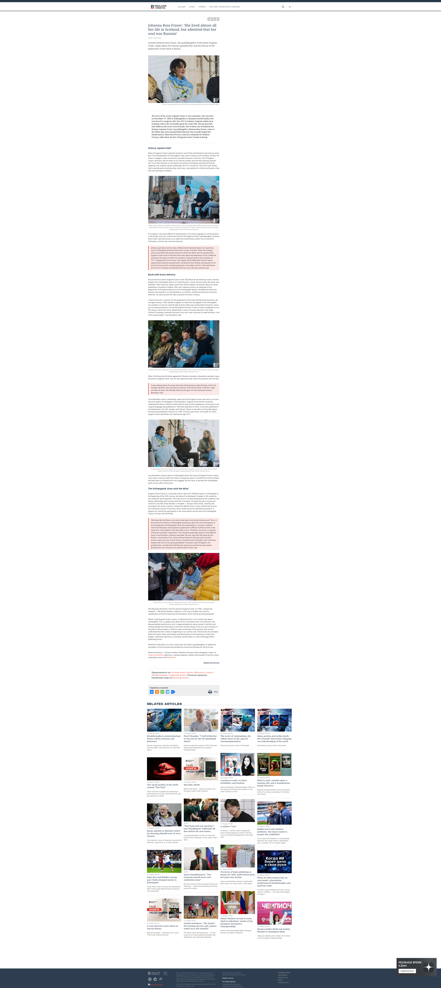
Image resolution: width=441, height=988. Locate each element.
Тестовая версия (228, 981)
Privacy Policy (283, 982)
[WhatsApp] (162, 692)
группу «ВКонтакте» (196, 672)
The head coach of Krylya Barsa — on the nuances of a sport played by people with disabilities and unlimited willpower (200, 930)
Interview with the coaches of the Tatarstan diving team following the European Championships (200, 743)
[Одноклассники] (216, 19)
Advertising (282, 975)
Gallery (182, 7)
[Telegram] (167, 692)
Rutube (176, 677)
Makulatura (171, 657)
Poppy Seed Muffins (156, 655)
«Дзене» (185, 677)
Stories (202, 7)
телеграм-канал (178, 672)
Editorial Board (284, 973)
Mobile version (228, 978)
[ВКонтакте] (210, 19)
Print (216, 692)
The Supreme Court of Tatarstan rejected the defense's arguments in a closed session (164, 836)
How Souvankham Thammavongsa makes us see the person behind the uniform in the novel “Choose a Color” (237, 786)
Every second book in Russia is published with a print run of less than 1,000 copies (237, 878)
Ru (290, 7)
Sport (192, 7)
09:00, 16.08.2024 (154, 38)
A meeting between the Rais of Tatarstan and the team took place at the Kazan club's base (200, 833)
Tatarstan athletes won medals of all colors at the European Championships (273, 933)
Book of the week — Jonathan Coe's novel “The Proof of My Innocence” (162, 930)
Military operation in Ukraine (225, 7)
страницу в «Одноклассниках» (172, 675)
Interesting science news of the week (235, 741)
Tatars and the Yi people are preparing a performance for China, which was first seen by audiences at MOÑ (164, 790)
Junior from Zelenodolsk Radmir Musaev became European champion (236, 925)
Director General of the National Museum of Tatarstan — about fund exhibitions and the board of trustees (201, 881)
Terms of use (283, 977)
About (280, 980)
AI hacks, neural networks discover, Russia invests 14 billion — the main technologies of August (273, 885)
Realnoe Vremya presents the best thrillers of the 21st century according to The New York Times (273, 787)
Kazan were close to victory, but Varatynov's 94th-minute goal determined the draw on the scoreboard (164, 884)
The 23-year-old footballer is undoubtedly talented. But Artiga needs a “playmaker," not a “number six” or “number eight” (273, 836)
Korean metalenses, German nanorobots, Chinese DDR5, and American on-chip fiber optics (164, 743)
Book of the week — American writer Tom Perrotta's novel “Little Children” (199, 787)
